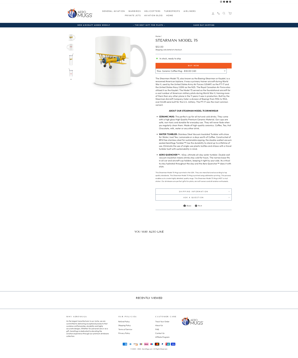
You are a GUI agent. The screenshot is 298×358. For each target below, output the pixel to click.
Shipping (159, 50)
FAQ (157, 329)
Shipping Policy (124, 325)
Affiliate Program (162, 337)
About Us (159, 325)
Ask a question (193, 197)
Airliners (190, 11)
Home (169, 15)
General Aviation (113, 11)
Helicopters (152, 11)
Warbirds (134, 11)
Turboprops (172, 11)
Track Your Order (162, 321)
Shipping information (193, 191)
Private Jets (133, 15)
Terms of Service (125, 329)
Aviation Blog (153, 15)
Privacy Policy (124, 333)
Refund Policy (124, 321)
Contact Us (159, 333)
